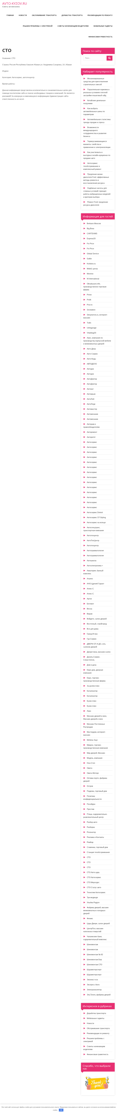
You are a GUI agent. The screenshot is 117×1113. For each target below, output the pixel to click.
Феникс (90, 918)
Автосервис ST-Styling (96, 517)
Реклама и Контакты (95, 837)
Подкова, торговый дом (97, 791)
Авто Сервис (92, 354)
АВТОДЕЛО (92, 364)
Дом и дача (91, 665)
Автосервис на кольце (96, 522)
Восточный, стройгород (97, 624)
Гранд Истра (92, 634)
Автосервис (92, 442)
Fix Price (90, 244)
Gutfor (89, 259)
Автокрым (91, 394)
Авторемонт (92, 432)
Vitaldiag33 (91, 333)
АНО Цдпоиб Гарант (95, 584)
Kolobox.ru (91, 264)
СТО (88, 857)
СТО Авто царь (93, 872)
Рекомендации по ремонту (100, 15)
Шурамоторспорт (94, 970)
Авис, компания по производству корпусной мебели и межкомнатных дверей (97, 341)
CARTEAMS (92, 234)
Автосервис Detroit (95, 512)
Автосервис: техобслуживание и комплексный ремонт (92, 166)
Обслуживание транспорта (44, 15)
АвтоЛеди (91, 404)
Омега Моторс (93, 773)
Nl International (93, 279)
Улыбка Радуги (93, 902)
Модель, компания (94, 758)
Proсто (89, 305)
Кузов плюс (91, 701)
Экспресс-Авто (93, 985)
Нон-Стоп (91, 763)
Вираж (89, 614)
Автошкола (91, 561)
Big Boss (90, 228)
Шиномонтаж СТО (94, 965)
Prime (89, 295)
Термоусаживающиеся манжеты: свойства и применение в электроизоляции (96, 144)
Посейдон (91, 804)
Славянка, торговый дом (97, 847)
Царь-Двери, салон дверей (98, 923)
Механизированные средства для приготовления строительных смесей (95, 81)
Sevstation (91, 310)
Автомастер (92, 409)
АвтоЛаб (90, 399)
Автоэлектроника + (95, 566)
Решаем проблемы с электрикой (37, 26)
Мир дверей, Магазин (96, 753)
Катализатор (92, 691)
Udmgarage (91, 328)
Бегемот (90, 604)
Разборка (91, 827)
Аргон (89, 599)
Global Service (93, 254)
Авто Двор (91, 349)
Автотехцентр (93, 535)
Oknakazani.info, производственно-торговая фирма (94, 287)
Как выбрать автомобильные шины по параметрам (94, 111)
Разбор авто (92, 822)
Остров (90, 786)
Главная (10, 15)
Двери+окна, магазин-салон (98, 652)
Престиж (90, 809)
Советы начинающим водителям (73, 26)
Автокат (90, 389)
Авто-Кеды (91, 359)
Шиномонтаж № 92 (95, 955)
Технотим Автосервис (96, 892)
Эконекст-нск (92, 980)
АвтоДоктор (92, 379)
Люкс (89, 711)
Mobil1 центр (92, 269)
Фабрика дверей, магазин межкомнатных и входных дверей (96, 910)
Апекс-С (90, 589)
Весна (89, 609)
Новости (23, 15)
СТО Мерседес (93, 882)
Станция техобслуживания (98, 852)
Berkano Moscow (94, 223)
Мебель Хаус (92, 740)
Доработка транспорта (71, 15)
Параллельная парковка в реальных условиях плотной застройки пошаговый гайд (96, 92)
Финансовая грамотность (100, 37)
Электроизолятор (94, 990)
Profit (89, 300)
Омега (89, 768)
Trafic (89, 323)
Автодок (90, 369)
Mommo (90, 274)
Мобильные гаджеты (103, 26)
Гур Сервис (92, 639)
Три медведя (92, 897)
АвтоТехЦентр (93, 540)
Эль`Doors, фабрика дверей (98, 995)
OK (61, 1110)
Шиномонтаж (92, 944)
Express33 (91, 239)
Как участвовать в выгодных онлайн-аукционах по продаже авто (96, 155)
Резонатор (91, 832)
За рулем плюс (93, 686)
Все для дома (92, 629)
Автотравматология (95, 551)
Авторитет (91, 437)
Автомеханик (92, 414)
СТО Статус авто (94, 887)
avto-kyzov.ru (14, 3)
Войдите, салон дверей (97, 619)
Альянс (90, 579)
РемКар (90, 842)
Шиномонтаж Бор (94, 960)
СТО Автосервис (94, 877)
